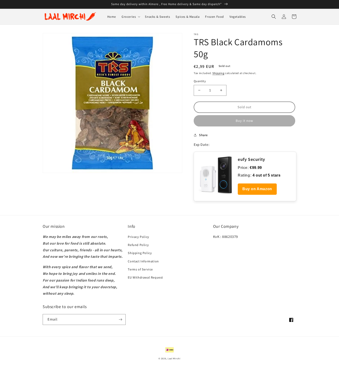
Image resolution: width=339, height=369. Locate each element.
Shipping (218, 73)
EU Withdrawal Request (145, 277)
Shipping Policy (140, 253)
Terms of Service (140, 269)
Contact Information (143, 261)
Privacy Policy (138, 237)
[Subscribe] (120, 319)
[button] (130, 16)
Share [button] (203, 135)
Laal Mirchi (174, 358)
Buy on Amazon (257, 189)
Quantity (200, 81)
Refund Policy (138, 245)
